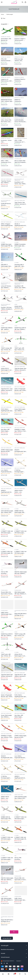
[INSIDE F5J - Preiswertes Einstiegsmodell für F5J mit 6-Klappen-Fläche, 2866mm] (21, 91)
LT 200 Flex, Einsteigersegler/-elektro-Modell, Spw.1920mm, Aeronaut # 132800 (21, 471)
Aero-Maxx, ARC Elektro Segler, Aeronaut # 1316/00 (6, 430)
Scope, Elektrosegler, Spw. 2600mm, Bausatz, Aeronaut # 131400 (20, 410)
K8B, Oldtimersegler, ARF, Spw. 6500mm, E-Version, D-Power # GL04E (20, 593)
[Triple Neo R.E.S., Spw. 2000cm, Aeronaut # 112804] (7, 381)
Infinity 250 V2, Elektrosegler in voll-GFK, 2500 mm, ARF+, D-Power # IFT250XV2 (7, 369)
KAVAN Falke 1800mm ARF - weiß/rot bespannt (6, 328)
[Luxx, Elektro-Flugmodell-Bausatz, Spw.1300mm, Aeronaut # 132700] (7, 462)
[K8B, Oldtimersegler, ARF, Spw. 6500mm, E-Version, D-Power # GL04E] (21, 584)
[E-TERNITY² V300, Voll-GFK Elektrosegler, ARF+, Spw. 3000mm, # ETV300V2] (21, 543)
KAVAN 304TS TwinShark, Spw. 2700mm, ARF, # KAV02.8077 (19, 307)
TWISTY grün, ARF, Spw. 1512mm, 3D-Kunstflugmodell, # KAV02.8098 (19, 349)
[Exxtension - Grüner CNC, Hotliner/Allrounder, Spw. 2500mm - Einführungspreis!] (7, 132)
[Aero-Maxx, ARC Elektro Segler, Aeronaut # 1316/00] (7, 421)
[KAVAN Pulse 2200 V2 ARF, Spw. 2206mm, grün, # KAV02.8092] (21, 319)
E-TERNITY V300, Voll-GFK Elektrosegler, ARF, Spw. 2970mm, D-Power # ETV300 (7, 552)
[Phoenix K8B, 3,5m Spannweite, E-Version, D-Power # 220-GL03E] (7, 584)
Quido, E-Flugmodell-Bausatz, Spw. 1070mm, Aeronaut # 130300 (21, 389)
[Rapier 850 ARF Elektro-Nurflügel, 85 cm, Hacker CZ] (21, 604)
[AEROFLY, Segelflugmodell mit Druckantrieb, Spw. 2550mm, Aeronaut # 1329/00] (7, 482)
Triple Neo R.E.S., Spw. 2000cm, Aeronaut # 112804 (7, 389)
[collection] (8, 974)
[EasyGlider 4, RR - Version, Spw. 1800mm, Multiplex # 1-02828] (21, 277)
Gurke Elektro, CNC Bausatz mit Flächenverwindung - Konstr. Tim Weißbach (6, 39)
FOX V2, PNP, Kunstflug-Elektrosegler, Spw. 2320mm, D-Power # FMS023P (6, 572)
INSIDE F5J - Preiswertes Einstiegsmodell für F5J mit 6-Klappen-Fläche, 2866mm (21, 100)
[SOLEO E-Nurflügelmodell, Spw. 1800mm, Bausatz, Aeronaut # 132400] (21, 442)
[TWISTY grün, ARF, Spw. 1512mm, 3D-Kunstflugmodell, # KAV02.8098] (21, 340)
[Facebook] (1, 963)
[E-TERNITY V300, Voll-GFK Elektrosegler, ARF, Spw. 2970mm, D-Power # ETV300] (7, 543)
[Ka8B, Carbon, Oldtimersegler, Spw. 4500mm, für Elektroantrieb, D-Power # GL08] (7, 604)
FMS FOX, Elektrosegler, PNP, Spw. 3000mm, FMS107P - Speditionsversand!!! (21, 572)
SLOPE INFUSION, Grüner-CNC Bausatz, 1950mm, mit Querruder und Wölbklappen (21, 120)
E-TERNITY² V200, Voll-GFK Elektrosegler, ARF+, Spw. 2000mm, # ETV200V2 (7, 532)
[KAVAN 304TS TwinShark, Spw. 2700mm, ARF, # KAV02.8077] (21, 298)
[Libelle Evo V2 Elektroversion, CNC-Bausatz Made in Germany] (7, 71)
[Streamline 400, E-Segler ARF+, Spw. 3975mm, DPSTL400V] (21, 256)
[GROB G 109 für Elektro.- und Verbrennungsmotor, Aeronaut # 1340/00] (21, 482)
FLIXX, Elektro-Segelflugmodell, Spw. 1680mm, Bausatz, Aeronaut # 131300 (7, 410)
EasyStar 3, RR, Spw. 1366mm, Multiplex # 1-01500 (7, 308)
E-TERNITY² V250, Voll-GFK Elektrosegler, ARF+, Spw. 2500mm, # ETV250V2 (21, 532)
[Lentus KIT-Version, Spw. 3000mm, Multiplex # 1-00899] (7, 277)
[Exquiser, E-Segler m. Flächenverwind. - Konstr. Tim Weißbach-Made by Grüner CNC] (21, 30)
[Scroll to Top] (25, 968)
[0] (25, 2)
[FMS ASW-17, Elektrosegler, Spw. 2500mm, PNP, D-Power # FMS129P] (7, 256)
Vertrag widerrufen (7, 938)
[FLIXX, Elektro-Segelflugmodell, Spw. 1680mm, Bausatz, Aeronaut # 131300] (7, 401)
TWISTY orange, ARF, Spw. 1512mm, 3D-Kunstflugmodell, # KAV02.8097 (6, 349)
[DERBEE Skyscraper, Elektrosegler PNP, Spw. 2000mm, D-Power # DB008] (7, 236)
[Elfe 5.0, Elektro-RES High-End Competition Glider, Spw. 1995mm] (21, 152)
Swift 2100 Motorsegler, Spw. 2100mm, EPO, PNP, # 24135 (7, 511)
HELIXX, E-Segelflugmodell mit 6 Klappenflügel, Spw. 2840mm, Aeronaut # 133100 (20, 224)
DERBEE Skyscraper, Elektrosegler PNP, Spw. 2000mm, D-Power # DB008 (7, 245)
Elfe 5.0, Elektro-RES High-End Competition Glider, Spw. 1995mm (20, 161)
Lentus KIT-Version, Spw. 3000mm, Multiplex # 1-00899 (6, 286)
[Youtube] (7, 963)
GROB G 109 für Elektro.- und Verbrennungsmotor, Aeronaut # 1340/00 (20, 491)
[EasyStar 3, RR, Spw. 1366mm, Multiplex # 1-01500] (7, 298)
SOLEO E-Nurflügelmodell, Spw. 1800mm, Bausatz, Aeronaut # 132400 (20, 450)
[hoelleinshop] (14, 2)
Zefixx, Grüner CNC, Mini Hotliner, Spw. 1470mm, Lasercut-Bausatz (6, 120)
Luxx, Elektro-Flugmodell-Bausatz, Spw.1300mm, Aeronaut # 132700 (7, 471)
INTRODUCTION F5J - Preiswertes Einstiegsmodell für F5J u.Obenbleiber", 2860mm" (21, 80)
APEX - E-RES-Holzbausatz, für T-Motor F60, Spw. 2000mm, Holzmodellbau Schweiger (20, 141)
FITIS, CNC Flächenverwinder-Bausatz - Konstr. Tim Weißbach (6, 59)
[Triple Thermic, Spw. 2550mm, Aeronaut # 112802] (21, 194)
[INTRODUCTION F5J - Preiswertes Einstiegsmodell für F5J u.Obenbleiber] (21, 71)
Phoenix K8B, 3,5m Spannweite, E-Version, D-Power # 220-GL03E (7, 593)
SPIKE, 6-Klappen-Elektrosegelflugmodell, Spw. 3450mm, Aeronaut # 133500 (7, 224)
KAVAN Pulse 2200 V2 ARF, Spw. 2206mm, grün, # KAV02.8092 (20, 328)
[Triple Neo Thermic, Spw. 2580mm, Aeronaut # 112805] (7, 173)
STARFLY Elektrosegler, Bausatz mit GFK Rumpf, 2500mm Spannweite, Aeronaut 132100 (7, 450)
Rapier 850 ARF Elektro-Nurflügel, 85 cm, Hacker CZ (21, 614)
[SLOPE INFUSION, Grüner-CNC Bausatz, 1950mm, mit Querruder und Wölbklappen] (21, 112)
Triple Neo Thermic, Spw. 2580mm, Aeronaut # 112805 (6, 181)
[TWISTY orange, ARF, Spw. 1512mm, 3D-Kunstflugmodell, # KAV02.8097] (7, 340)
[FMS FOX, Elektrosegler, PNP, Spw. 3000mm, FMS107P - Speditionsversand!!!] (21, 564)
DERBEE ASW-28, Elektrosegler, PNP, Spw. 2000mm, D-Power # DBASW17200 (20, 511)
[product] (3, 974)
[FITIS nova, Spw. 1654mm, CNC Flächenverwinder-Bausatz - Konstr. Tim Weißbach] (21, 51)
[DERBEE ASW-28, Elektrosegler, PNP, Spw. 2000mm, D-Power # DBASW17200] (21, 503)
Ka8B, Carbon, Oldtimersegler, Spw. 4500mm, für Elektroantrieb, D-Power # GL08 (6, 613)
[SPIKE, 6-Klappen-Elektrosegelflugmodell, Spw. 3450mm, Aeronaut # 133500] (7, 216)
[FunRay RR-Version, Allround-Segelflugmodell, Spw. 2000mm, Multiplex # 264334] (7, 194)
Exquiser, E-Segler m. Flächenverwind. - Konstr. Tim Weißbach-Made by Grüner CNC (20, 39)
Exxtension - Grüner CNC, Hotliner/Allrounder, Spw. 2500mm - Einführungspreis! (6, 141)
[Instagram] (4, 963)
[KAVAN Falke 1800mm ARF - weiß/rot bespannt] (7, 319)
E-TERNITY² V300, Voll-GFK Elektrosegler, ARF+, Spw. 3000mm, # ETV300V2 (21, 552)
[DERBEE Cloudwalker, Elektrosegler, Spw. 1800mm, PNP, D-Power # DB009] (21, 236)
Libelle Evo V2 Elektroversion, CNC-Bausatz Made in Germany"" (6, 80)
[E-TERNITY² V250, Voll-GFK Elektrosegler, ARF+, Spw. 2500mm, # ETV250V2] (21, 523)
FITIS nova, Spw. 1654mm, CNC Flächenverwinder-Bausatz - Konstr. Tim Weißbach (20, 59)
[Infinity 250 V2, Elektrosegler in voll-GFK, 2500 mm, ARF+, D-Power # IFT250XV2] (7, 360)
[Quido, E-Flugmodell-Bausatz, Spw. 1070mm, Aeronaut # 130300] (21, 381)
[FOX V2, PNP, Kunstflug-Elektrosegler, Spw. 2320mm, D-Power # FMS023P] (7, 564)
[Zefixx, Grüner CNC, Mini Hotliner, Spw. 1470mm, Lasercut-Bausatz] (7, 112)
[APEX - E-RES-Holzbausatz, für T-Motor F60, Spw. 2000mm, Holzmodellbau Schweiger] (21, 132)
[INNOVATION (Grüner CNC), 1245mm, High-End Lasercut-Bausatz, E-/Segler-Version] (7, 91)
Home (2, 14)
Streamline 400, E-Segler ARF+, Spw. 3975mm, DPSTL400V (20, 265)
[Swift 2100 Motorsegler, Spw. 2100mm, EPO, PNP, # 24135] (7, 503)
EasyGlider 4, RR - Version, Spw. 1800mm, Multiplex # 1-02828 (21, 286)
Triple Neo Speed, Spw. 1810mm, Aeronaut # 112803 (20, 369)
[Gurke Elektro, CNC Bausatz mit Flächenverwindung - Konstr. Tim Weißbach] (7, 30)
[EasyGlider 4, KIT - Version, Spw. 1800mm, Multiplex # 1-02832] (21, 173)
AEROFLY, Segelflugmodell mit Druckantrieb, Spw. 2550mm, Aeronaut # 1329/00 (6, 491)
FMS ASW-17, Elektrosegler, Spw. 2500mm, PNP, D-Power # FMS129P (6, 265)
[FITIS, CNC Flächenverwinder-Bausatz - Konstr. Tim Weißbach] (7, 51)
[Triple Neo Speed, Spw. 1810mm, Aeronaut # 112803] (21, 360)
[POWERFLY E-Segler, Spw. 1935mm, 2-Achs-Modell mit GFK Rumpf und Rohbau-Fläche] (21, 421)
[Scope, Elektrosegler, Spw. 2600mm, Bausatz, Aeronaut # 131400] (21, 401)
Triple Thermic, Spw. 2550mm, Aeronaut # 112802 (20, 203)
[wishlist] (19, 974)
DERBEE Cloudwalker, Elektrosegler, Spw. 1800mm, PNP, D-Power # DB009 (21, 245)
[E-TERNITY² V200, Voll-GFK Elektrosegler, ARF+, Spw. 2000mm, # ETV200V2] (7, 523)
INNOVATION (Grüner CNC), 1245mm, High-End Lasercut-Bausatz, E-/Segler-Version (7, 100)
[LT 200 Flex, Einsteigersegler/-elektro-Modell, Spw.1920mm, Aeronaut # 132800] (21, 462)
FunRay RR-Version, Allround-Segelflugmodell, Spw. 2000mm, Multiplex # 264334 (7, 204)
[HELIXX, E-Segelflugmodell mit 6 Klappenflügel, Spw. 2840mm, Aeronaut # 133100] (21, 216)
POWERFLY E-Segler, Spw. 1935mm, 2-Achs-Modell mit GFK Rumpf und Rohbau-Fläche (21, 430)
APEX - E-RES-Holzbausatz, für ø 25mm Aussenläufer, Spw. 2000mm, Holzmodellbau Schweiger (6, 161)
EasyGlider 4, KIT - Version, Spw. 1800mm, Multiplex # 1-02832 (21, 183)
